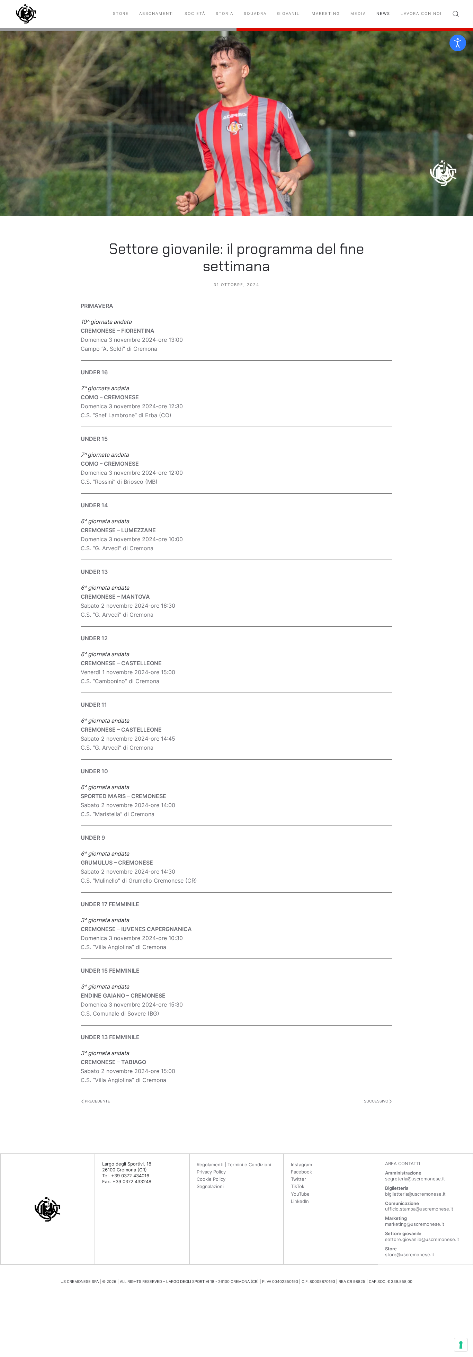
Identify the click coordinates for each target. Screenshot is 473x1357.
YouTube (300, 1194)
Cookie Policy (211, 1179)
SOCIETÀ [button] (195, 13)
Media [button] (358, 13)
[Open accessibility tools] (457, 43)
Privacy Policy (211, 1172)
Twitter (298, 1179)
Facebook (301, 1172)
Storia (224, 13)
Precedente (97, 1101)
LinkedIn (300, 1201)
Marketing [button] (326, 13)
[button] (455, 14)
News (383, 13)
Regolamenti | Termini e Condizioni (234, 1164)
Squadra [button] (255, 13)
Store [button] (121, 13)
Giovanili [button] (289, 13)
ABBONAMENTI (156, 13)
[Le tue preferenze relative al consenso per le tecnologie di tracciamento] (460, 1344)
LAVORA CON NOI (421, 13)
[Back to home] (26, 14)
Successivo (376, 1101)
